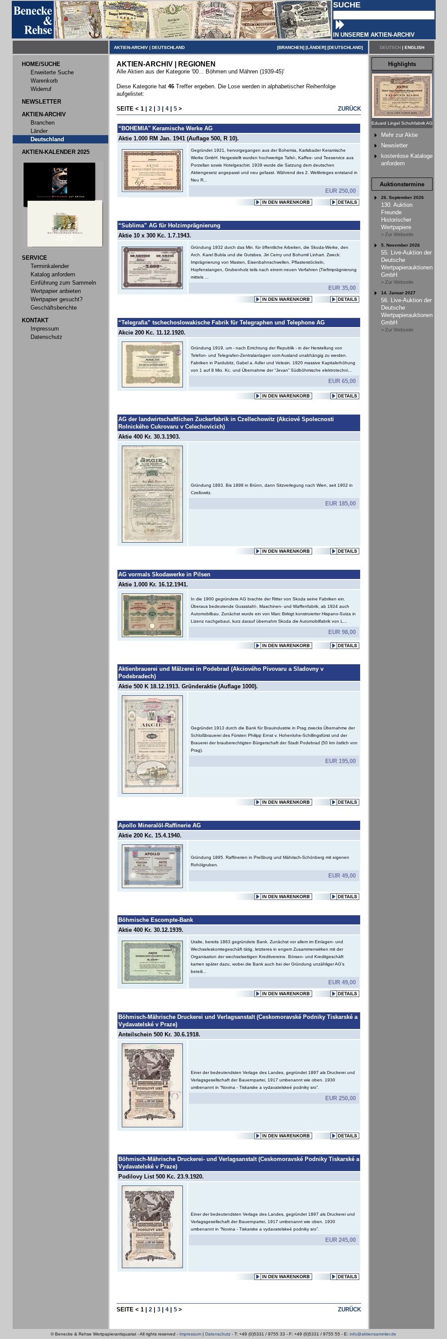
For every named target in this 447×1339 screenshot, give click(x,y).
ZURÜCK (349, 108)
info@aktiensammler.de (373, 1334)
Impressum (190, 1334)
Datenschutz (217, 1334)
